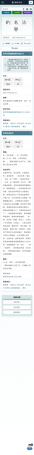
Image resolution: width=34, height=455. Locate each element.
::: (0, 5)
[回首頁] (17, 2)
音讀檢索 (28, 12)
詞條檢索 (6, 12)
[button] (23, 9)
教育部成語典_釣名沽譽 (12, 277)
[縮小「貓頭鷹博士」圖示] (32, 445)
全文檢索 (17, 12)
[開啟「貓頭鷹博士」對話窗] (30, 447)
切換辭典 (15, 48)
